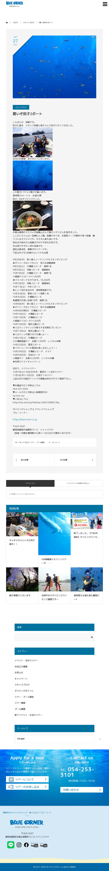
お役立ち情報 (21, 666)
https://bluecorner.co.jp (25, 419)
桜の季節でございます (20, 595)
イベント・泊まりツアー (26, 660)
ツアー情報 (20, 702)
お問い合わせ (71, 790)
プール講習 (20, 709)
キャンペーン (21, 678)
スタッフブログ (21, 107)
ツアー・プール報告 (37, 442)
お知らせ (19, 672)
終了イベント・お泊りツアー (28, 715)
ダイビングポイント (24, 690)
